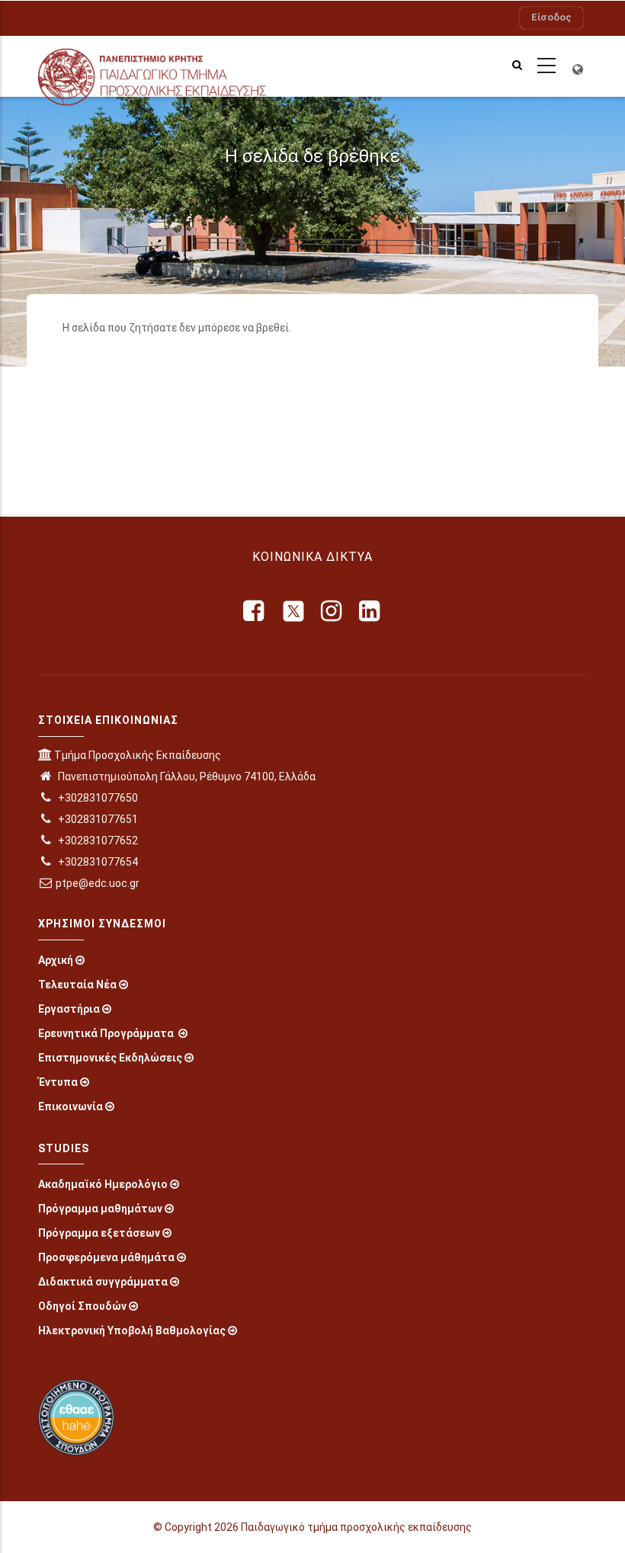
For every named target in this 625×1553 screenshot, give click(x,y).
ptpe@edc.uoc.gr (97, 883)
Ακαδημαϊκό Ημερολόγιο (103, 1184)
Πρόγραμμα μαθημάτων (100, 1208)
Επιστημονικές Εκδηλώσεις (110, 1058)
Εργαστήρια (69, 1009)
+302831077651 (97, 819)
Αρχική (55, 960)
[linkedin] (370, 611)
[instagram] (332, 611)
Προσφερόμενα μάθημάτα (106, 1257)
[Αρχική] (169, 66)
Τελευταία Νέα (77, 984)
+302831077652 (97, 840)
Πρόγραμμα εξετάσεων (99, 1233)
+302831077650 (97, 798)
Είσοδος (551, 17)
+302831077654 (97, 862)
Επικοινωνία (70, 1106)
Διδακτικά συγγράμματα (103, 1282)
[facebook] (254, 611)
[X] (293, 611)
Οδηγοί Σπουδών (82, 1306)
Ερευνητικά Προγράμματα (107, 1033)
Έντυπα (58, 1082)
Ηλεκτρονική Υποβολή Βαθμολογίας (132, 1330)
